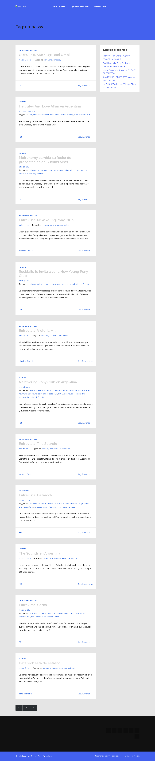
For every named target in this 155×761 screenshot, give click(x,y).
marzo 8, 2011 (24, 610)
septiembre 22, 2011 (27, 111)
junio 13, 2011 (24, 225)
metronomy (68, 115)
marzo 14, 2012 (25, 60)
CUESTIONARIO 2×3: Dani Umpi (44, 55)
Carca (43, 613)
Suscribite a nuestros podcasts (107, 756)
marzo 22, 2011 (25, 500)
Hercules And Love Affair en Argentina (50, 106)
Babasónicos (34, 613)
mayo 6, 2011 (24, 387)
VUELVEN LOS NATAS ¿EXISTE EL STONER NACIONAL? (117, 57)
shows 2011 (23, 174)
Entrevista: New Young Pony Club (46, 220)
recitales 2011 (82, 170)
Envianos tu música (132, 756)
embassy (57, 60)
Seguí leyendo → (85, 85)
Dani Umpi (48, 60)
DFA (30, 115)
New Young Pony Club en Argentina (48, 382)
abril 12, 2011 (24, 449)
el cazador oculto (70, 503)
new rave (23, 394)
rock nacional (37, 617)
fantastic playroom (54, 390)
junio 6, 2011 (24, 335)
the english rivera (36, 174)
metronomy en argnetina (59, 170)
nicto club (74, 613)
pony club (68, 394)
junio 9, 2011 (24, 281)
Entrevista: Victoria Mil (37, 331)
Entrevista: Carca (33, 605)
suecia (63, 558)
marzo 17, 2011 (25, 558)
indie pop (67, 390)
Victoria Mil (64, 335)
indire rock (76, 390)
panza (82, 613)
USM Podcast (59, 7)
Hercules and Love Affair (52, 115)
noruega (71, 507)
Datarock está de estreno (39, 663)
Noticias (33, 50)
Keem (66, 613)
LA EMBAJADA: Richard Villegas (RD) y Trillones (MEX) (119, 85)
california (33, 503)
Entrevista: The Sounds (38, 444)
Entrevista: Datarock (35, 495)
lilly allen (86, 390)
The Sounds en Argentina (39, 553)
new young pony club (59, 225)
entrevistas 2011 (49, 507)
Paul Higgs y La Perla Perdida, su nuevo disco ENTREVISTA (117, 64)
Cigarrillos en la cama (79, 7)
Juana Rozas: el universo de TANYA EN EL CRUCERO (119, 71)
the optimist (32, 397)
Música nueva (100, 7)
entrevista (54, 335)
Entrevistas (24, 50)
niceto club (85, 115)
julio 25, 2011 (24, 167)
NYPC (60, 394)
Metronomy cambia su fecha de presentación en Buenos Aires (45, 160)
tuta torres (48, 617)
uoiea (56, 617)
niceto (77, 115)
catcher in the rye (45, 503)
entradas (41, 284)
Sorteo (86, 284)
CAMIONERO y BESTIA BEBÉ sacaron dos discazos (119, 78)
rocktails (77, 394)
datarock (33, 390)
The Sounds (43, 397)
